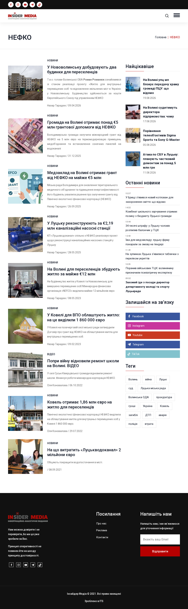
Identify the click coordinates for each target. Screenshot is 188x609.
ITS (101, 601)
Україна (147, 406)
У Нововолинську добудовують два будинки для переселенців (81, 69)
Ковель (164, 406)
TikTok (135, 354)
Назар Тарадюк (56, 105)
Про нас (101, 523)
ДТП (148, 415)
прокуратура (164, 397)
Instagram (138, 325)
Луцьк (163, 379)
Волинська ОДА (139, 397)
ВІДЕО (51, 354)
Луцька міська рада (153, 388)
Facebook (138, 316)
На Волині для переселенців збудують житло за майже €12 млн (83, 271)
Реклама (101, 530)
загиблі (133, 415)
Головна (160, 37)
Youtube (137, 335)
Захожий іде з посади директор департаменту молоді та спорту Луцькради (147, 287)
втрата (149, 424)
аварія (163, 415)
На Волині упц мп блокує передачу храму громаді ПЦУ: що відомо (161, 86)
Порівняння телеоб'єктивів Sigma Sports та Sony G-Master (161, 135)
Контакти (102, 537)
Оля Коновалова (57, 385)
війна (148, 379)
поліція (133, 424)
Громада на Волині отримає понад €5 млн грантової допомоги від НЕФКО (82, 124)
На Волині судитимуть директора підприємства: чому (160, 112)
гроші (132, 406)
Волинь (133, 379)
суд (131, 388)
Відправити (160, 551)
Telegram (138, 344)
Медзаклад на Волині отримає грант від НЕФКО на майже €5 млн (82, 175)
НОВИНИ (52, 60)
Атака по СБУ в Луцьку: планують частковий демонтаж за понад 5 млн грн (160, 161)
